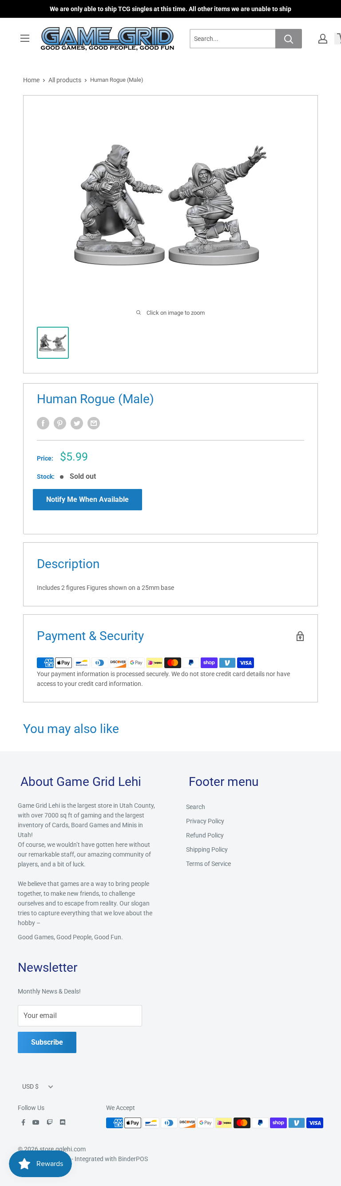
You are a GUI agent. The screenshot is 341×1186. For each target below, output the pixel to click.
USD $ (30, 1086)
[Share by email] (93, 423)
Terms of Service (208, 863)
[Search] (288, 38)
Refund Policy (205, 835)
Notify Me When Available (87, 499)
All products (64, 80)
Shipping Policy (207, 849)
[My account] (322, 39)
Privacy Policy (205, 821)
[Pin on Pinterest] (60, 423)
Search (195, 806)
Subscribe (47, 1042)
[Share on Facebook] (43, 423)
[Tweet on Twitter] (77, 423)
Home (31, 80)
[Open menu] (25, 38)
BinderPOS (133, 1158)
